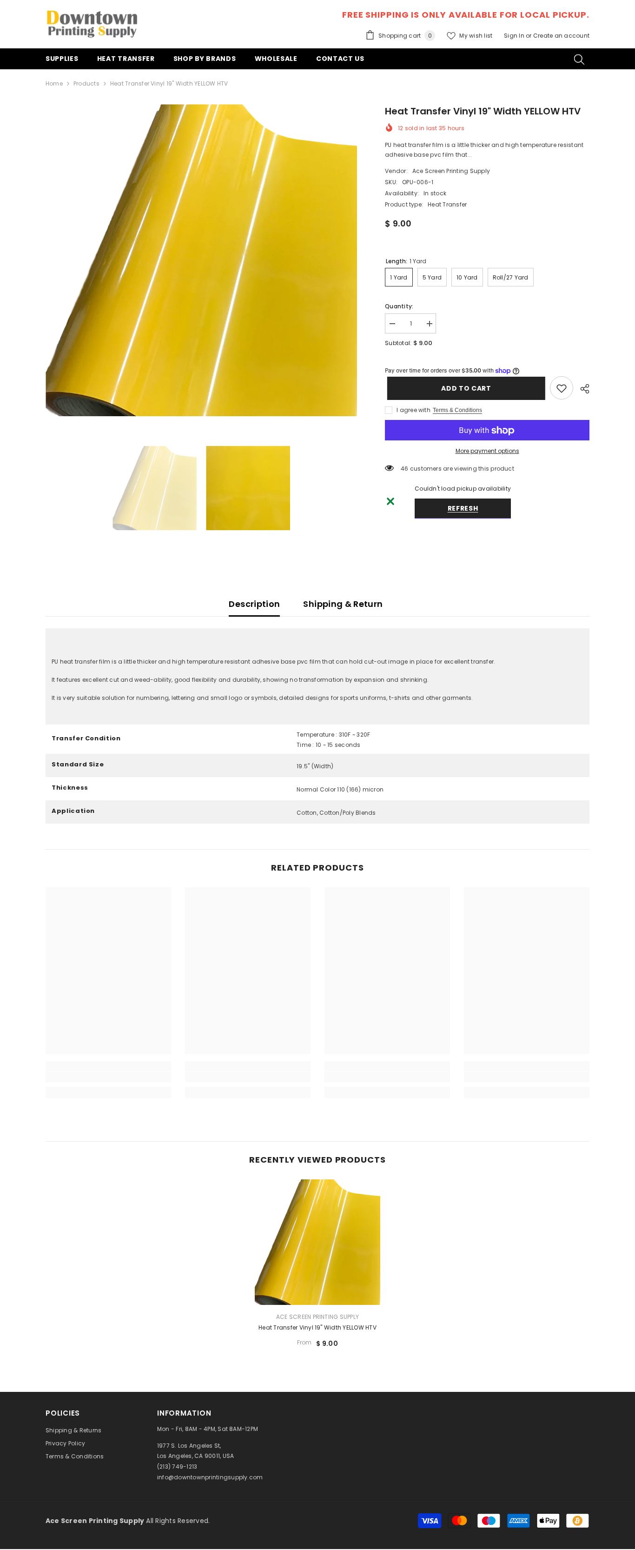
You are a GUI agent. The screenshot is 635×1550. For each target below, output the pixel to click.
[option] (201, 260)
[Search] (579, 59)
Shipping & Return (343, 604)
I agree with (413, 410)
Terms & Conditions (457, 410)
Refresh (463, 508)
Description (254, 604)
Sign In (515, 36)
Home (54, 83)
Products (86, 83)
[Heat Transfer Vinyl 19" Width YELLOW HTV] (317, 1242)
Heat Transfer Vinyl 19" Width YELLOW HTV (317, 1327)
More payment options (487, 451)
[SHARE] (581, 389)
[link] (561, 388)
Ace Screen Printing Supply (451, 171)
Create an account (561, 36)
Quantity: (399, 306)
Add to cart (464, 388)
